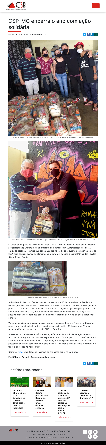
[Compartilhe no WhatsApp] (96, 34)
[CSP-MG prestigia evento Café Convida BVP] (86, 382)
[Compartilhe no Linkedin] (92, 34)
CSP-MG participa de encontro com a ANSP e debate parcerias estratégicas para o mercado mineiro (64, 401)
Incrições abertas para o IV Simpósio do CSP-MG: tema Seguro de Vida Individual (19, 399)
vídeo (21, 352)
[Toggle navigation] (96, 5)
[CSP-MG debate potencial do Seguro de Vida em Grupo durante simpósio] (42, 382)
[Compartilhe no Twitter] (84, 34)
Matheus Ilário (59, 443)
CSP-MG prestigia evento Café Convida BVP (86, 394)
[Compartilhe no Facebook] (88, 34)
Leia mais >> (19, 412)
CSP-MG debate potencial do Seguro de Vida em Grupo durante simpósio (41, 399)
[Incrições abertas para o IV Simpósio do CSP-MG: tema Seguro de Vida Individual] (19, 382)
